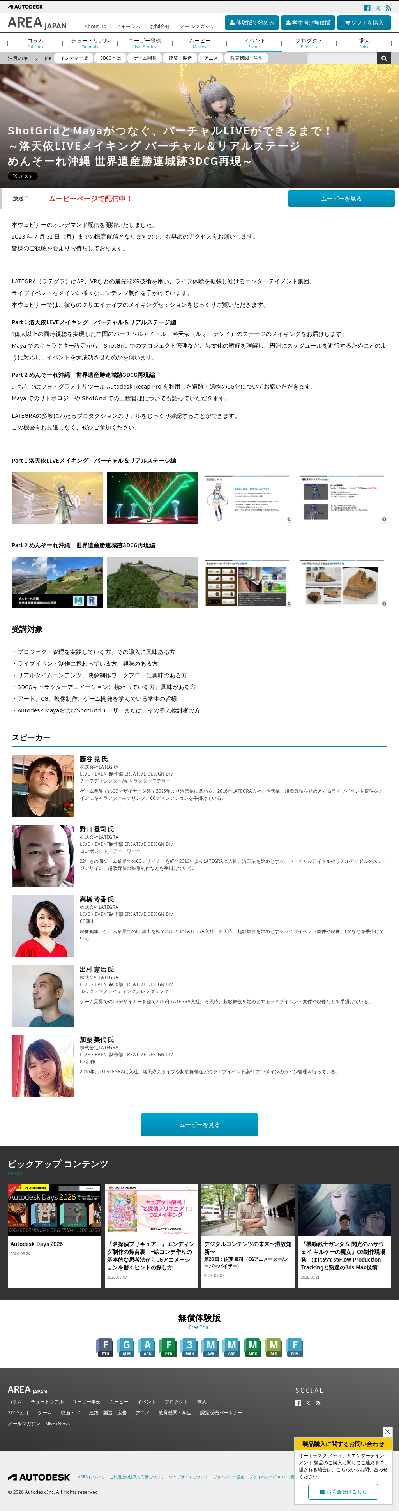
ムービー (118, 1401)
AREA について (91, 1477)
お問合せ (160, 26)
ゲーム (45, 1412)
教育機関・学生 (175, 1412)
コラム (15, 1401)
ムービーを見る (341, 198)
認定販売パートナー (221, 1412)
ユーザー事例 (86, 1401)
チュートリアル (47, 1401)
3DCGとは (18, 1412)
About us (95, 26)
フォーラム (128, 26)
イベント (146, 1401)
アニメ (143, 1412)
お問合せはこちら (347, 1491)
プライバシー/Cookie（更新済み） (279, 1477)
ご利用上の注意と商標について (136, 1477)
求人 (202, 1401)
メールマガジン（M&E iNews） (41, 1423)
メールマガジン (197, 26)
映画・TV (70, 1412)
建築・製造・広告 (108, 1412)
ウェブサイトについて (188, 1477)
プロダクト (176, 1401)
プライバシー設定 (228, 1477)
